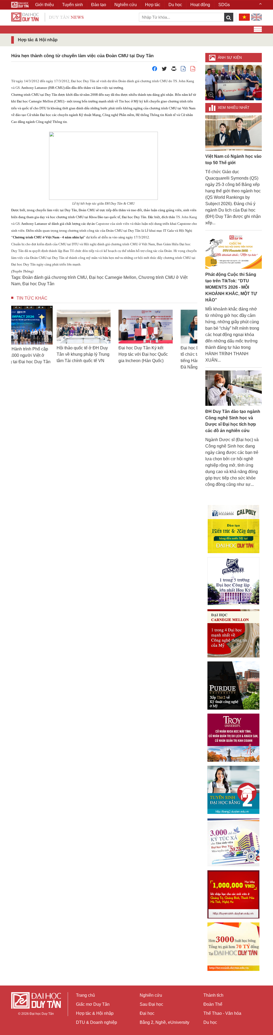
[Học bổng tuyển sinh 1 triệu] (233, 894)
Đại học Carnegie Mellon (112, 277)
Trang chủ (85, 995)
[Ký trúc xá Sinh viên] (233, 842)
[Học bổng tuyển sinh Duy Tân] (233, 946)
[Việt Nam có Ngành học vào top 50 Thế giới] (233, 132)
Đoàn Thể (212, 1004)
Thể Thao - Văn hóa (222, 1013)
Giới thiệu (44, 4)
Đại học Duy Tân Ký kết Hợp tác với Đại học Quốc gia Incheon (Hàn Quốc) (102, 354)
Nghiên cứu (151, 995)
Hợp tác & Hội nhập (95, 1013)
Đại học (147, 1013)
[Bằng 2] (233, 790)
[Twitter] (164, 70)
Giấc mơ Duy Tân (93, 1004)
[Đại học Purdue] (233, 685)
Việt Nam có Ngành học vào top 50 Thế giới (233, 159)
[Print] (174, 70)
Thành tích (213, 995)
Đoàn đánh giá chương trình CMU (54, 277)
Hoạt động (200, 4)
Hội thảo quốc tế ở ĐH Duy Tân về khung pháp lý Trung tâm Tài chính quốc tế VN (41, 354)
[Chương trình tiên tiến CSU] (233, 529)
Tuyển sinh (72, 4)
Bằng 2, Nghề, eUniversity (164, 1022)
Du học (210, 1022)
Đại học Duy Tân (38, 283)
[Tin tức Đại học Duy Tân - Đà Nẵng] (47, 16)
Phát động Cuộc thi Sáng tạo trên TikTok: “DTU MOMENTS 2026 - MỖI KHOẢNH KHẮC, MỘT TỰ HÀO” (231, 287)
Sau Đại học (151, 1004)
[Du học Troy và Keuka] (233, 738)
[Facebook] (154, 70)
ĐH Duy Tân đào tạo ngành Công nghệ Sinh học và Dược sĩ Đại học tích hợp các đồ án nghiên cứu (232, 421)
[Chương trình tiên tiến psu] (233, 581)
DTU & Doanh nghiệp (96, 1022)
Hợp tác (152, 4)
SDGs (224, 4)
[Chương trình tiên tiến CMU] (233, 633)
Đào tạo (98, 4)
